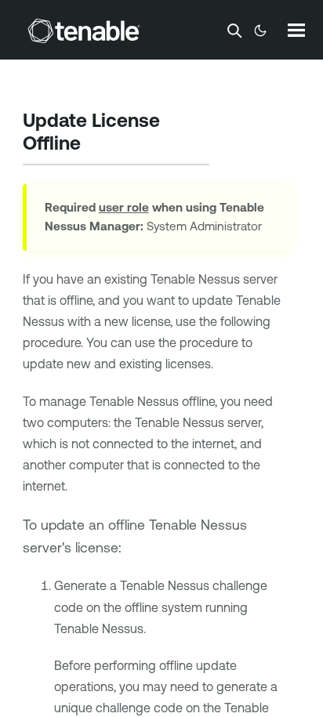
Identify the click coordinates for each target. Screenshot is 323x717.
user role (124, 207)
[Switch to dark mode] (260, 30)
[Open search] (234, 30)
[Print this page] (94, 145)
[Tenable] (84, 30)
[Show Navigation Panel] (296, 30)
